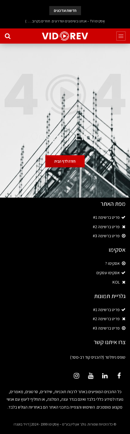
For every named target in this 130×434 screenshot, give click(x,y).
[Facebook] (119, 375)
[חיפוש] (7, 36)
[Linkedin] (105, 375)
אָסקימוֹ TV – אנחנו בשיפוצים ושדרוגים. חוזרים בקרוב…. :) (65, 21)
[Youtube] (90, 375)
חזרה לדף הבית (65, 161)
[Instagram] (76, 375)
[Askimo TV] (65, 36)
